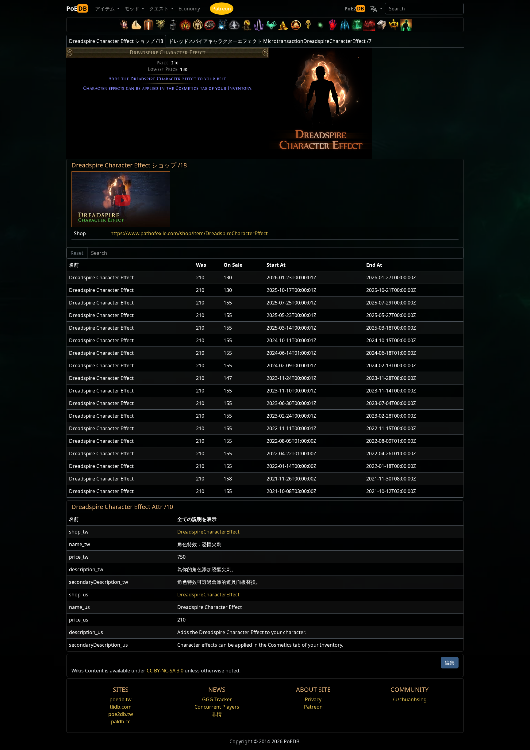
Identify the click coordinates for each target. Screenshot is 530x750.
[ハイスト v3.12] (210, 25)
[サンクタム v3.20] (148, 25)
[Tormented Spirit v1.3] (357, 25)
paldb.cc (120, 721)
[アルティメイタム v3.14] (185, 25)
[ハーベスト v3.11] (222, 25)
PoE (76, 8)
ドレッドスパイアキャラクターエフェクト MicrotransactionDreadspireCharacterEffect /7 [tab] (270, 41)
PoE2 (354, 8)
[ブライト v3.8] (246, 25)
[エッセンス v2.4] (345, 25)
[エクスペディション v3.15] (173, 25)
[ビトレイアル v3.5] (271, 25)
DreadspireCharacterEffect (208, 531)
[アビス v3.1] (320, 25)
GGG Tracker (217, 699)
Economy (189, 8)
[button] (120, 198)
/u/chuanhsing (410, 699)
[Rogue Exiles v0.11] (406, 25)
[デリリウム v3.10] (234, 25)
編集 (450, 662)
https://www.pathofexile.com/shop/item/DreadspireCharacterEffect (189, 233)
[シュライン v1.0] (394, 25)
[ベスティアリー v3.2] (308, 25)
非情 (217, 714)
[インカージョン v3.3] (296, 25)
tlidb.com (121, 706)
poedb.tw (120, 699)
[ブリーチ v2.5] (332, 25)
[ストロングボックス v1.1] (381, 25)
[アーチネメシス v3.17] (161, 25)
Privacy (313, 699)
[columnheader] (130, 265)
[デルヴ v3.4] (283, 25)
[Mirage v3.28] (124, 25)
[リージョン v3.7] (259, 25)
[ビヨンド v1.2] (369, 25)
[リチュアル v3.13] (197, 25)
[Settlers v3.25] (136, 25)
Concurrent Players (216, 706)
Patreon (221, 8)
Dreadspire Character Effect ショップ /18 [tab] (116, 41)
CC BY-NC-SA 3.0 (165, 670)
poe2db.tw (120, 714)
